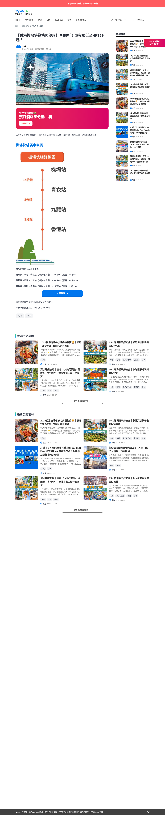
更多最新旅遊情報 (81, 509)
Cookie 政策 (98, 812)
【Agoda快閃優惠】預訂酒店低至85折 (82, 3)
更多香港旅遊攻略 (81, 401)
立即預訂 (61, 293)
